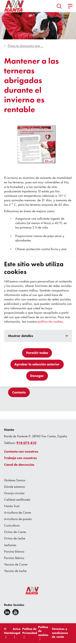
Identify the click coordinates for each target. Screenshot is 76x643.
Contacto (19, 392)
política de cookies (50, 321)
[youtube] (15, 612)
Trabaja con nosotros (20, 458)
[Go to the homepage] (29, 591)
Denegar (37, 375)
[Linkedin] (7, 612)
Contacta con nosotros (21, 451)
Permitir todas (37, 352)
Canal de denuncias (19, 464)
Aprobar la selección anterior (37, 364)
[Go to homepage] (14, 6)
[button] (59, 6)
